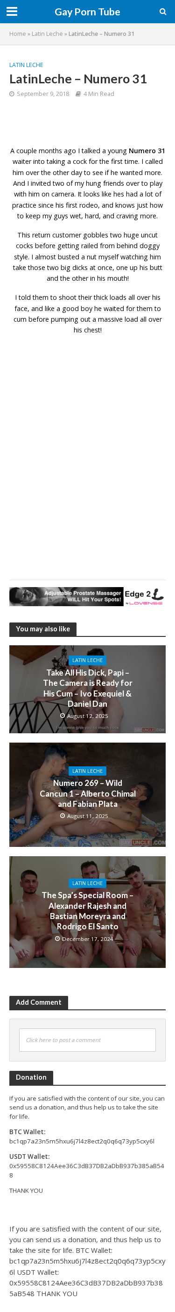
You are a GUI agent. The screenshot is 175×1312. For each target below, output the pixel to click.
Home (17, 34)
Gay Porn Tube (87, 12)
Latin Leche (47, 34)
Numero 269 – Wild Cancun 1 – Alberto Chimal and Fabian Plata (88, 793)
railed (89, 245)
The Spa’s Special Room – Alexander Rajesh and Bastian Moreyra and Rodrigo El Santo (87, 910)
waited (114, 308)
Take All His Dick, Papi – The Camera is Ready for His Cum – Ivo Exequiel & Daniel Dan (88, 688)
